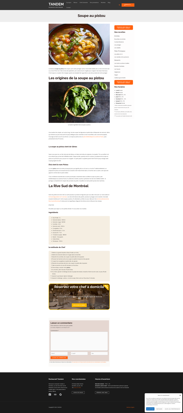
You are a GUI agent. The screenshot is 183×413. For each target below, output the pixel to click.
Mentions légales (130, 407)
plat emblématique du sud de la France (93, 136)
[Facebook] (50, 394)
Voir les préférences (172, 409)
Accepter (150, 409)
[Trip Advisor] (55, 394)
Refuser (159, 409)
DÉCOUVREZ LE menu (79, 305)
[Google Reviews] (60, 394)
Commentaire (55, 330)
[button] (180, 395)
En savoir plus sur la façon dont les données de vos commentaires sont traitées (89, 362)
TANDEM (56, 4)
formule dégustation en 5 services (58, 197)
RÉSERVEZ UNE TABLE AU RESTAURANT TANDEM (123, 27)
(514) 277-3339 (77, 387)
